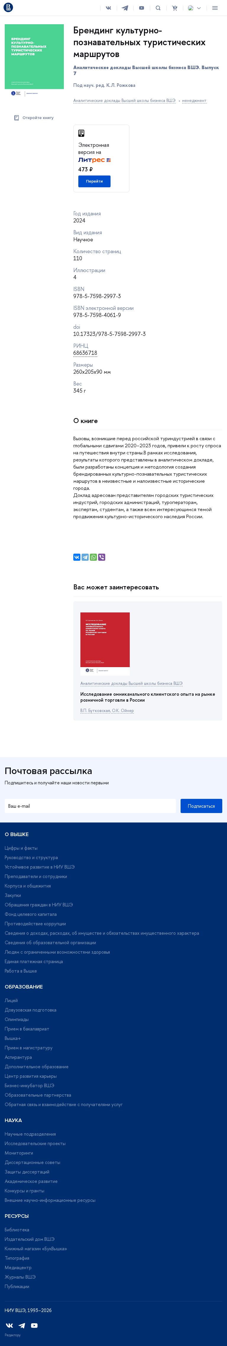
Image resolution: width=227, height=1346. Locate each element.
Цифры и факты (21, 848)
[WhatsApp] (93, 557)
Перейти (94, 181)
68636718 (85, 353)
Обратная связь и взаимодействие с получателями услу (64, 1104)
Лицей (11, 1000)
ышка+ (13, 1038)
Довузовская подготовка (30, 1010)
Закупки (13, 895)
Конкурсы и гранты (24, 1190)
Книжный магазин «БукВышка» (36, 1248)
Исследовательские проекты (35, 1143)
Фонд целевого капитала (31, 914)
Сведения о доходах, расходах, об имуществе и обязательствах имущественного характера (102, 933)
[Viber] (101, 557)
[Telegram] (85, 557)
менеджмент (194, 100)
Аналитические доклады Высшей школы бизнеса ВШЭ (124, 100)
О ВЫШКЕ (17, 834)
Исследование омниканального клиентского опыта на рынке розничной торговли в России (147, 697)
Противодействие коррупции (35, 923)
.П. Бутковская (95, 710)
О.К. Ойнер (122, 710)
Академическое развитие (31, 1181)
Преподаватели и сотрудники (36, 876)
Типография (17, 1258)
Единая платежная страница (34, 961)
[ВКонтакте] (76, 557)
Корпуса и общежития (28, 885)
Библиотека (17, 1229)
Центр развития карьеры (31, 1076)
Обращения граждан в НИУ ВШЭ (39, 904)
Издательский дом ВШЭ (30, 1239)
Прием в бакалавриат (27, 1028)
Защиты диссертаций (27, 1171)
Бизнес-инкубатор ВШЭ (29, 1085)
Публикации (17, 1286)
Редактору (13, 1335)
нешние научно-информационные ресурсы (50, 1200)
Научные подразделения (30, 1134)
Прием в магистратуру (29, 1047)
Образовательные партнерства (38, 1095)
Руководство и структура (31, 857)
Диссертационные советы (32, 1162)
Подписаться (201, 806)
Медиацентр (18, 1267)
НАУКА (13, 1120)
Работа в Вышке (21, 971)
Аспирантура (18, 1057)
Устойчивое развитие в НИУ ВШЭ (40, 867)
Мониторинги (19, 1153)
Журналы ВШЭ (20, 1277)
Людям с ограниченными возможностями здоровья (57, 952)
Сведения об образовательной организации (50, 942)
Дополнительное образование (37, 1066)
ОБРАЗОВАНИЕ (24, 987)
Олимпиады (17, 1019)
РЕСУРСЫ (17, 1216)
